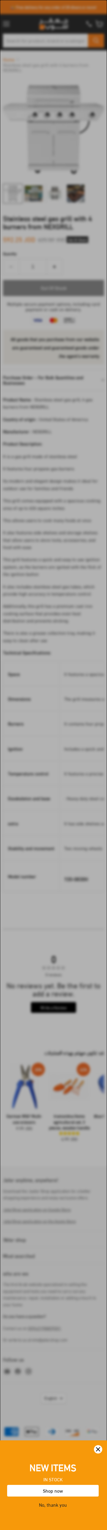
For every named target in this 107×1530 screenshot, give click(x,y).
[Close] (98, 1449)
